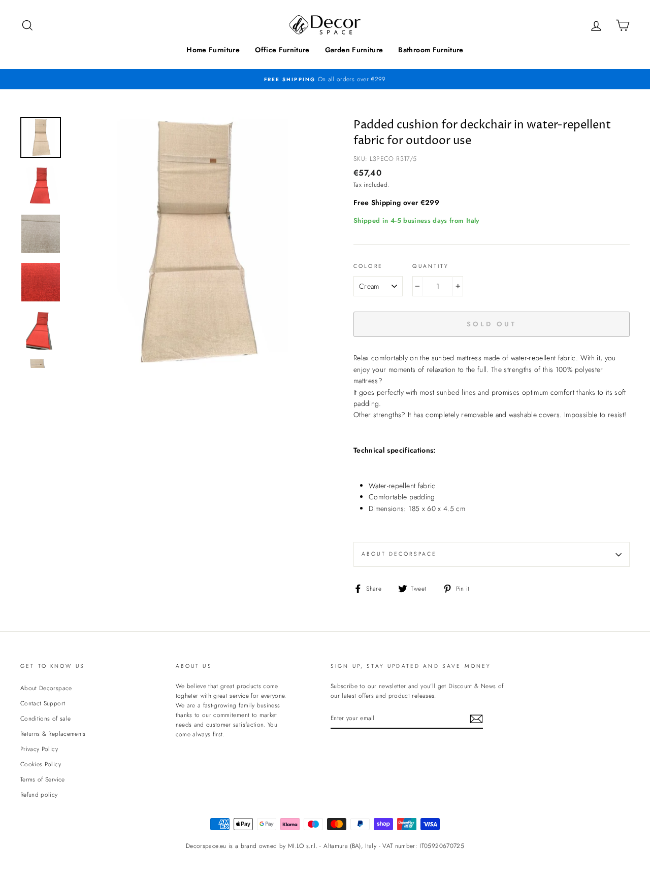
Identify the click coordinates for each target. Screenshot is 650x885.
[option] (325, 79)
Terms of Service (42, 779)
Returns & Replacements (53, 733)
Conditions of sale (45, 718)
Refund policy (39, 794)
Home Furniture (213, 50)
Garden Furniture (354, 50)
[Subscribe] (476, 718)
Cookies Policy (40, 764)
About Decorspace (399, 554)
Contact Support (42, 703)
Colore (368, 266)
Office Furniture (282, 50)
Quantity (430, 266)
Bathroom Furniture (430, 50)
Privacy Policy (39, 748)
